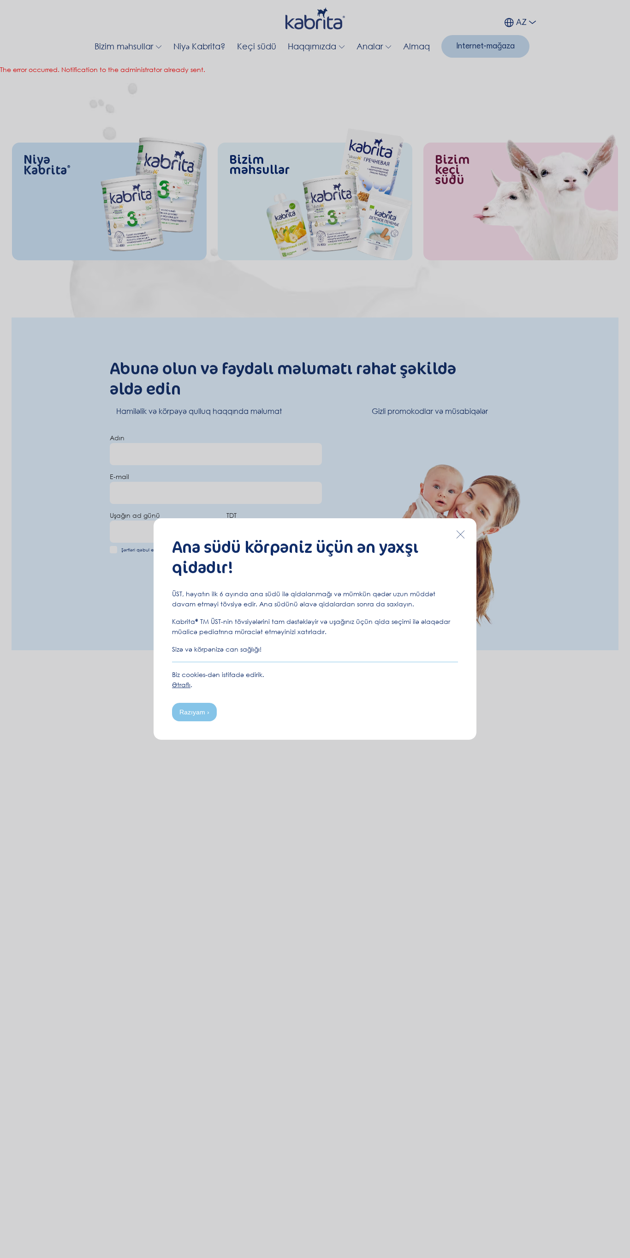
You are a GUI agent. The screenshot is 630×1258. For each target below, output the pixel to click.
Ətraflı (181, 685)
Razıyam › (194, 712)
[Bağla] (460, 534)
